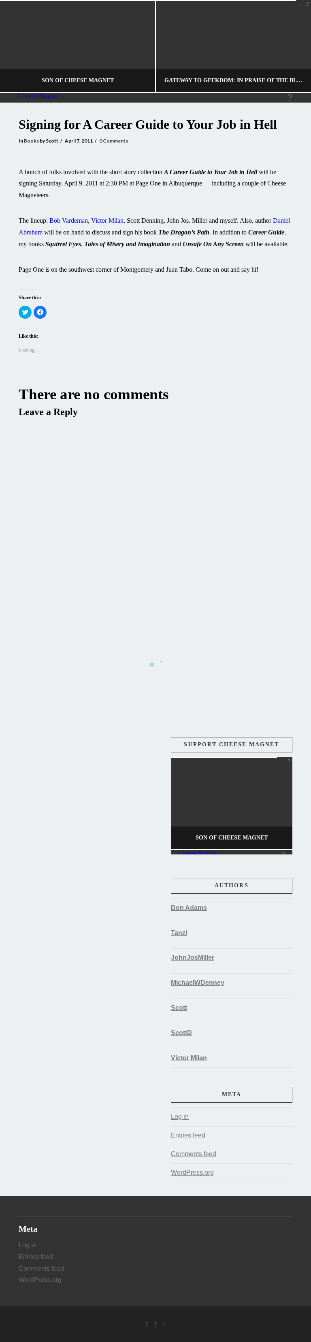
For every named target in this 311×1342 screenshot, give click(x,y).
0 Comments (113, 141)
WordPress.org (192, 1172)
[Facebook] (146, 1324)
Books (31, 141)
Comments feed (193, 1153)
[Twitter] (155, 1324)
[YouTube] (164, 1324)
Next (294, 46)
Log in (180, 1116)
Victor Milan (107, 220)
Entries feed (188, 1135)
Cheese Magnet (38, 96)
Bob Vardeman (68, 220)
